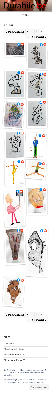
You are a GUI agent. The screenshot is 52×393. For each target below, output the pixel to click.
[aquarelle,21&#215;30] (35, 169)
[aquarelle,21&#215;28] (15, 172)
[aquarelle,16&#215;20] (35, 146)
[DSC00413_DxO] (37, 56)
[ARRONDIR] (37, 113)
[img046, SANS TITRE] (13, 291)
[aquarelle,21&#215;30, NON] (14, 208)
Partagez (18, 44)
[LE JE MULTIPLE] (37, 85)
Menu (27, 15)
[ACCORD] (15, 145)
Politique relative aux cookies (33, 382)
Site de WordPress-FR (14, 360)
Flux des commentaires (15, 354)
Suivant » (39, 37)
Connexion (9, 343)
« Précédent (14, 32)
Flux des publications (14, 349)
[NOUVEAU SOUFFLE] (14, 114)
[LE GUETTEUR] (15, 49)
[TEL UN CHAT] (15, 84)
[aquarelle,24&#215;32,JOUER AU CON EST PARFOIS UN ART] (15, 246)
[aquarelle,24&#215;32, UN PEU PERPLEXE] (37, 200)
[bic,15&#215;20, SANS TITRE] (37, 252)
